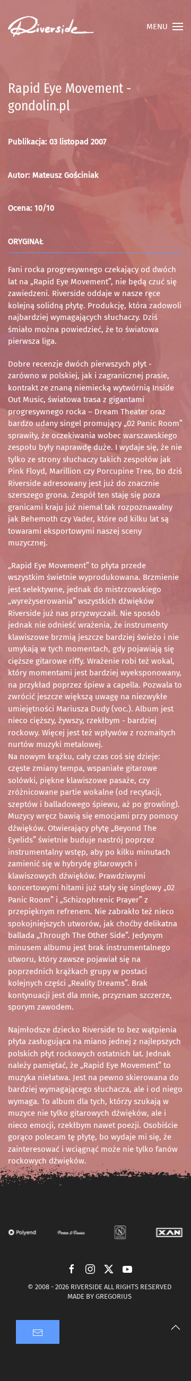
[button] (164, 26)
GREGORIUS (114, 1296)
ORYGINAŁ (26, 241)
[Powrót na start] (51, 26)
